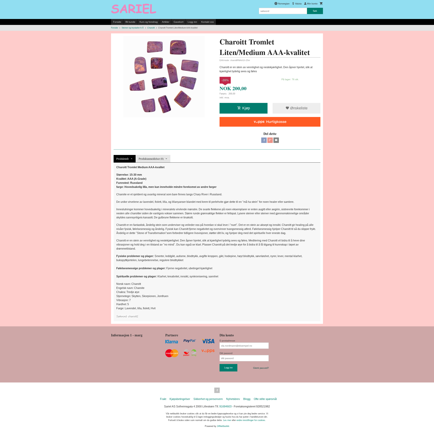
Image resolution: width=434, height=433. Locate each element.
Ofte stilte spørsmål (265, 399)
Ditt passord (226, 353)
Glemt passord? (261, 368)
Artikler (165, 22)
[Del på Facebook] (264, 140)
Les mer (227, 420)
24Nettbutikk (223, 426)
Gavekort (178, 22)
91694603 (225, 406)
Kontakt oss (207, 22)
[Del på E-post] (276, 140)
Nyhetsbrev (233, 399)
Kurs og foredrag (149, 22)
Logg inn (192, 22)
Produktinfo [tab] (122, 158)
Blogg (246, 399)
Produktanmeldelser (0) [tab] (151, 158)
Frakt (163, 399)
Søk (315, 10)
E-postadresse (227, 340)
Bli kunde (130, 22)
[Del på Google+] (270, 140)
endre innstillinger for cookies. (251, 420)
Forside (117, 22)
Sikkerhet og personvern (208, 399)
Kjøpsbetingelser (180, 399)
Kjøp (246, 108)
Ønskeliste (298, 108)
